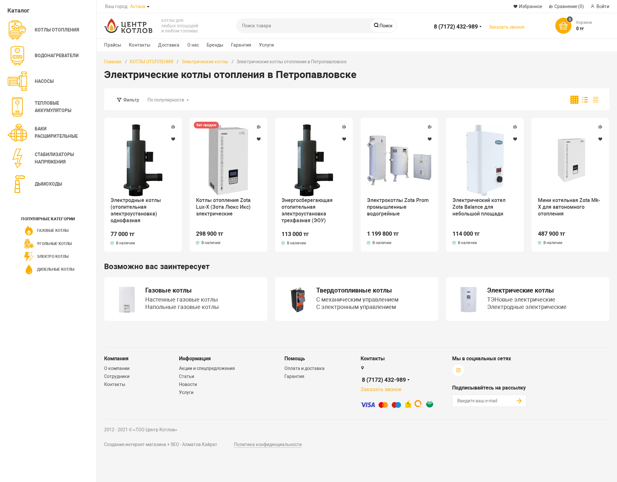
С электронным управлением (356, 307)
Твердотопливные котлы (354, 290)
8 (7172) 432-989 (456, 26)
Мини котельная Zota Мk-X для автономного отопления (569, 207)
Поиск (386, 25)
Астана (137, 6)
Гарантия (241, 45)
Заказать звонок (507, 27)
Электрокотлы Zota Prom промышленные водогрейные (398, 207)
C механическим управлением (357, 300)
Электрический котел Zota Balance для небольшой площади (478, 207)
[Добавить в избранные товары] (173, 139)
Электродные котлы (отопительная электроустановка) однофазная (136, 210)
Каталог (18, 10)
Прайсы (112, 45)
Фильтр (131, 99)
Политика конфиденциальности (268, 444)
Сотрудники (117, 376)
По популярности (166, 99)
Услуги (266, 45)
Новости (188, 384)
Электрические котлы (205, 61)
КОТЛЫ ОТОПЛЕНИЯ (151, 61)
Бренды (215, 45)
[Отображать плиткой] (574, 100)
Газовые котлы (168, 290)
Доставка (168, 45)
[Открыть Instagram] (184, 6)
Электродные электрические (527, 307)
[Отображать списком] (585, 100)
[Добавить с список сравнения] (173, 127)
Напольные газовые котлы (182, 307)
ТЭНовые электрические (521, 300)
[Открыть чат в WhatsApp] (167, 6)
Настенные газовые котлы (181, 300)
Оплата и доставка (304, 368)
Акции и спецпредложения (207, 368)
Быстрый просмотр (143, 160)
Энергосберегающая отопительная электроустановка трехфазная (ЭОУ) (307, 210)
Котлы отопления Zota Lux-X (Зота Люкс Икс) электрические (223, 207)
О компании (117, 368)
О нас (193, 45)
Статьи (186, 376)
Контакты (139, 45)
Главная (112, 61)
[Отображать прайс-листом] (596, 100)
